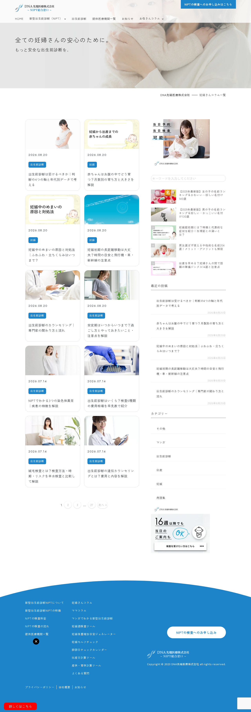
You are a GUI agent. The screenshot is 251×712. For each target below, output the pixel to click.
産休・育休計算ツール (86, 665)
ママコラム (79, 610)
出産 (159, 470)
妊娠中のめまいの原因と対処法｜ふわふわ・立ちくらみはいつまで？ (190, 348)
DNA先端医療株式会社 (175, 95)
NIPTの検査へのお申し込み (196, 632)
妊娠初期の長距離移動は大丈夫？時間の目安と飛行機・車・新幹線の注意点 (190, 371)
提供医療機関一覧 (104, 19)
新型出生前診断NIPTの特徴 (43, 610)
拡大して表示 (14, 643)
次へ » (102, 505)
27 (92, 505)
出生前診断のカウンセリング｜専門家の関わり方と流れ (190, 393)
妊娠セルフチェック (85, 642)
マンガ (160, 442)
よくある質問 (80, 673)
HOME (19, 19)
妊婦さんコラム (82, 603)
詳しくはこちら (20, 706)
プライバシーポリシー (40, 687)
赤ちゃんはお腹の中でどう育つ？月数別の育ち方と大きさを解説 (190, 325)
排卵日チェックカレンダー (89, 650)
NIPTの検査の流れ (37, 626)
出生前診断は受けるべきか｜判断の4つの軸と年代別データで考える (189, 303)
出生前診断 (79, 19)
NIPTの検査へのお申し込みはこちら (208, 4)
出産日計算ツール (83, 657)
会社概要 (64, 687)
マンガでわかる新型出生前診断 (92, 618)
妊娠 (159, 484)
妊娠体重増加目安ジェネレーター (94, 634)
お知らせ (128, 19)
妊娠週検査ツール (83, 626)
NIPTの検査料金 (35, 618)
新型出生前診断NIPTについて (44, 603)
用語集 (160, 498)
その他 (160, 428)
